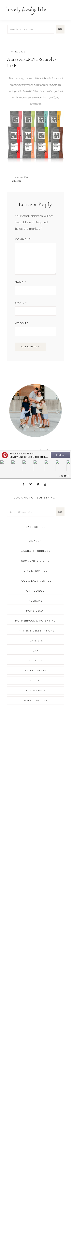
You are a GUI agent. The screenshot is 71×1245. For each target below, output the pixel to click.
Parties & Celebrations (35, 630)
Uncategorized (35, 690)
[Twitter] (32, 484)
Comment (23, 239)
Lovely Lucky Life (26, 10)
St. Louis (35, 660)
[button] (63, 8)
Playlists (35, 640)
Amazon (35, 541)
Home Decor (35, 610)
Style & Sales (35, 670)
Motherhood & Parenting (35, 620)
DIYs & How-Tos (36, 570)
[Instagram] (46, 484)
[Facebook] (24, 484)
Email (21, 302)
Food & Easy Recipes (35, 580)
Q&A (35, 650)
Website (22, 323)
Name (20, 282)
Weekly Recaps (35, 700)
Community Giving (35, 560)
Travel (35, 680)
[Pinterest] (39, 484)
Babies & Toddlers (35, 551)
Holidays (36, 600)
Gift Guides (35, 590)
